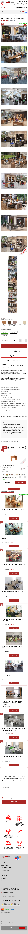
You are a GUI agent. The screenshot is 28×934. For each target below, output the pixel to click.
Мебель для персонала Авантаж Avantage (13, 510)
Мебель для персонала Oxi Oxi (12, 756)
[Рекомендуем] (14, 507)
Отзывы (9, 416)
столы (12, 447)
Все (5, 447)
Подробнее (7, 482)
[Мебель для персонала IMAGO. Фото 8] (14, 191)
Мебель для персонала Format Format (12, 537)
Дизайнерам (5, 870)
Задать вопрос (18, 884)
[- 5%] (14, 534)
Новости (3, 873)
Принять (22, 927)
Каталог (3, 862)
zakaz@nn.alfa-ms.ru (21, 7)
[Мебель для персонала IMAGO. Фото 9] (14, 212)
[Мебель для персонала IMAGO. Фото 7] (14, 170)
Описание (3, 416)
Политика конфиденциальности (11, 899)
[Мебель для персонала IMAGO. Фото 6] (14, 148)
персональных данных (20, 798)
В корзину (14, 346)
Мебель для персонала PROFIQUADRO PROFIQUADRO (14, 674)
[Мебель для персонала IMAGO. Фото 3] (14, 85)
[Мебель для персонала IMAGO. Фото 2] (14, 64)
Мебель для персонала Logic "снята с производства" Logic (14, 729)
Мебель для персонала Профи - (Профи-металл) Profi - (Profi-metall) (12, 703)
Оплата (19, 416)
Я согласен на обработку (14, 797)
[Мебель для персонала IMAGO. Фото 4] (14, 106)
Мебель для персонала (7, 410)
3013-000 (9, 393)
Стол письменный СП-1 (8, 465)
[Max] (25, 12)
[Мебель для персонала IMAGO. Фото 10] (14, 233)
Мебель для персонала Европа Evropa (12, 647)
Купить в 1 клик (14, 351)
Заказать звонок (6, 884)
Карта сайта (4, 931)
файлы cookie (13, 927)
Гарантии (24, 416)
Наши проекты (6, 868)
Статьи (3, 881)
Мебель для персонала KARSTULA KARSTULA (13, 619)
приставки (21, 447)
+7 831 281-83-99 (22, 1)
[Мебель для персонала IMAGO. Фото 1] (14, 43)
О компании (5, 865)
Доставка (14, 416)
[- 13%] (14, 562)
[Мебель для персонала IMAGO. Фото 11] (14, 254)
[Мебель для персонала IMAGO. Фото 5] (14, 127)
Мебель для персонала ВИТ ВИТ (12, 592)
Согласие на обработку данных (10, 900)
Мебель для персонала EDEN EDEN (13, 564)
